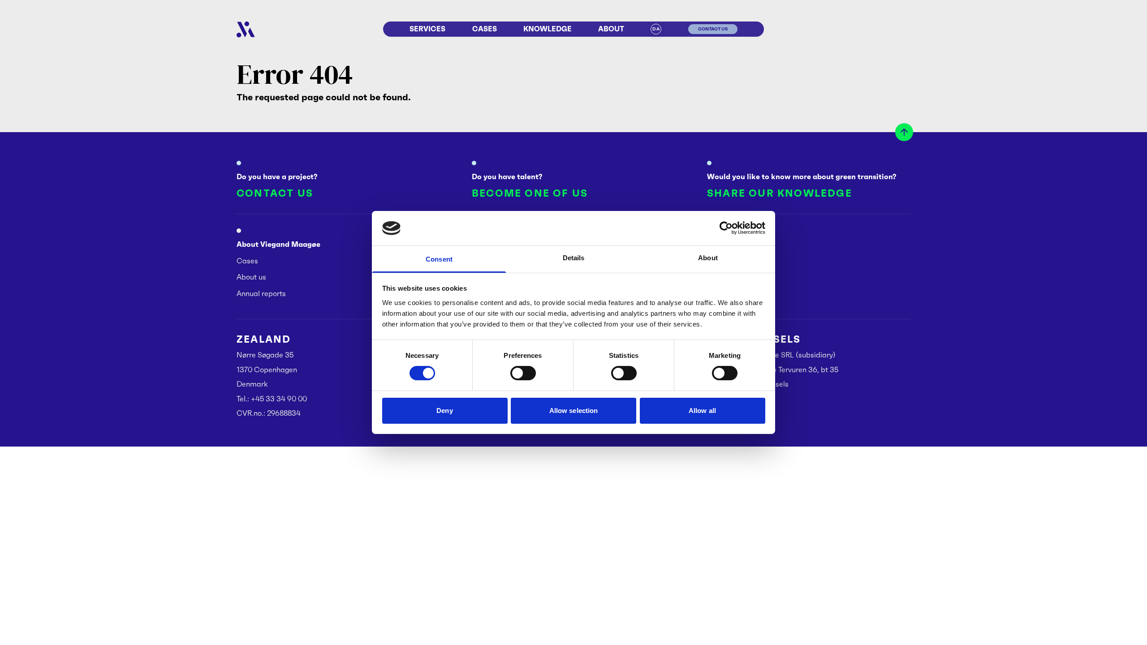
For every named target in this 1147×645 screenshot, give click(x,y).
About (611, 29)
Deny (444, 410)
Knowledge (547, 29)
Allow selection (573, 410)
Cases (484, 29)
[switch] (523, 373)
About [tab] (708, 258)
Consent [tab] (439, 259)
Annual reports (261, 293)
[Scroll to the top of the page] (904, 132)
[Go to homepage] (246, 30)
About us (251, 276)
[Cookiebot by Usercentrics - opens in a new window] (726, 228)
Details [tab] (574, 258)
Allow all (702, 410)
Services (427, 29)
